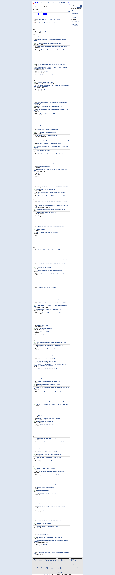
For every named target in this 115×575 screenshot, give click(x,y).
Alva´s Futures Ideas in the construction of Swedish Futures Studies (46, 493)
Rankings (58, 2)
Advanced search (79, 7)
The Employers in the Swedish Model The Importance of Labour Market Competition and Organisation (51, 401)
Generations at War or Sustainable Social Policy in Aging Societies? (46, 361)
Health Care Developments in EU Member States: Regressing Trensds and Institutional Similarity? (51, 113)
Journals (73, 11)
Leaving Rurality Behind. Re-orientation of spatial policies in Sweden (47, 438)
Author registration (75, 24)
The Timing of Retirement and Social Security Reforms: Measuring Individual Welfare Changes (50, 484)
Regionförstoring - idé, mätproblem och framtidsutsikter (45, 267)
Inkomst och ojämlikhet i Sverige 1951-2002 (43, 331)
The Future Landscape (40, 235)
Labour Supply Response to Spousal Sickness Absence (44, 284)
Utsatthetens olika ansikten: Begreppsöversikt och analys (45, 82)
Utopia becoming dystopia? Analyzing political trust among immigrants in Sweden (49, 43)
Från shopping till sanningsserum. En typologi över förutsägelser (46, 189)
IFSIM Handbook (39, 176)
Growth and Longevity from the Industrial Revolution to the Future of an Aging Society (49, 312)
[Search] (81, 6)
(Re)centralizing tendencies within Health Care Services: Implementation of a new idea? (49, 106)
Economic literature (43, 2)
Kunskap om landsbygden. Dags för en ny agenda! (44, 245)
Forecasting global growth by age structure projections (45, 421)
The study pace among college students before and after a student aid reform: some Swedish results (51, 61)
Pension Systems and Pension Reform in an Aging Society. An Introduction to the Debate (49, 270)
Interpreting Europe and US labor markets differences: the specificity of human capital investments (51, 471)
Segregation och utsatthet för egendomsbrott (43, 325)
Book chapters (74, 16)
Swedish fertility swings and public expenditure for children (45, 74)
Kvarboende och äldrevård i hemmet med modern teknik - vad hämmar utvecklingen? (49, 457)
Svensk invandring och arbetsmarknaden (43, 490)
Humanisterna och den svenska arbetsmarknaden (44, 71)
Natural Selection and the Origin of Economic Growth (44, 534)
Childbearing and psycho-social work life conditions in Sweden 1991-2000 (47, 368)
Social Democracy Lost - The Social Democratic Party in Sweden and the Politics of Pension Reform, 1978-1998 (53, 404)
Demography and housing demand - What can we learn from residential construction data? (50, 345)
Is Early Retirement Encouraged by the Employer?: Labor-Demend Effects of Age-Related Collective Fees (52, 64)
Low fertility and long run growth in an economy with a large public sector (47, 215)
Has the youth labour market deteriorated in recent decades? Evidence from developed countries (51, 273)
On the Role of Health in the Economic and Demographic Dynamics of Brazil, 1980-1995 (49, 537)
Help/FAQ (62, 2)
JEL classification (74, 17)
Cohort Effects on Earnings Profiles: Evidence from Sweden (45, 460)
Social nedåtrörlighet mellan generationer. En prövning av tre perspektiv (47, 232)
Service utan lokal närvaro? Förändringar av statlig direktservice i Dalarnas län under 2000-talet (51, 153)
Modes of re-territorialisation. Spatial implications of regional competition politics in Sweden (50, 424)
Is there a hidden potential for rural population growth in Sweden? (46, 132)
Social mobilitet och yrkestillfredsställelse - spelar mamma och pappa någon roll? (49, 143)
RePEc (48, 574)
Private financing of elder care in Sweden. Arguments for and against (47, 135)
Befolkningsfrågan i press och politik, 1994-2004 (44, 378)
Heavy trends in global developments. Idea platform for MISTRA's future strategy (48, 547)
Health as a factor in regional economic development (44, 328)
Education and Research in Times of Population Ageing (44, 523)
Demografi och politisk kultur (41, 510)
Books (73, 14)
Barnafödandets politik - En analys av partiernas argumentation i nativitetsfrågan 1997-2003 (50, 441)
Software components (75, 13)
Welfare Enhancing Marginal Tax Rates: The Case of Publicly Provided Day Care (48, 418)
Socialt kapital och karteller (41, 173)
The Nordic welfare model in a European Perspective (44, 89)
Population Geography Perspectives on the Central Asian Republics (46, 358)
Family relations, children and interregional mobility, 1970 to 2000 (46, 371)
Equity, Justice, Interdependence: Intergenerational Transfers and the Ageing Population (49, 391)
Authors (49, 2)
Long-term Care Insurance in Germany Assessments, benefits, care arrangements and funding (50, 31)
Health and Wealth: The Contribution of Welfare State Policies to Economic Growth (49, 520)
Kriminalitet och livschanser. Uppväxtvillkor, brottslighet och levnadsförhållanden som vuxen (50, 99)
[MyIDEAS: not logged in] (69, 4)
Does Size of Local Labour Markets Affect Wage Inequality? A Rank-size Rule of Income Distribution (51, 302)
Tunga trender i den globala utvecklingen (43, 544)
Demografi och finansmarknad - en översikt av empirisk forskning (46, 487)
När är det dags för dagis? (40, 334)
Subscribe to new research (76, 21)
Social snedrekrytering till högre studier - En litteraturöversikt (46, 468)
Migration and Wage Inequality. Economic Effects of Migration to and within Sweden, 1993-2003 (51, 209)
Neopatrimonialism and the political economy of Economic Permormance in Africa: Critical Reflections (51, 27)
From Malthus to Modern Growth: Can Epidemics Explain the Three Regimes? (48, 526)
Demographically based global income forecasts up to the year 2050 (46, 415)
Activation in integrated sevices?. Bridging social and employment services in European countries (51, 163)
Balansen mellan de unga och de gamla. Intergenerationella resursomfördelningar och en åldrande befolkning (53, 140)
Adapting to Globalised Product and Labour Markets (44, 291)
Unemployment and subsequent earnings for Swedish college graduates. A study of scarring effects (51, 192)
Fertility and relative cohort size (41, 252)
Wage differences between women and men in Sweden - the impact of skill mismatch (49, 309)
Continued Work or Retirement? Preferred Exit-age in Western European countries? (49, 381)
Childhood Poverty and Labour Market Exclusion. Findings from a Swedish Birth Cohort (49, 249)
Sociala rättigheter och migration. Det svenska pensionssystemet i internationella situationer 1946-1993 (52, 46)
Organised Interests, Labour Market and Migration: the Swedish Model (47, 427)
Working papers (74, 10)
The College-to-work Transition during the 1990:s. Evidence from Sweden (47, 129)
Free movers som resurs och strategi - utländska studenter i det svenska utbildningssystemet (50, 454)
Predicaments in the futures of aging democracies (44, 276)
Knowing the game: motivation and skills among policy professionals (46, 22)
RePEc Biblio (74, 22)
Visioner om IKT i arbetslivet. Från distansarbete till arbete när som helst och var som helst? (50, 49)
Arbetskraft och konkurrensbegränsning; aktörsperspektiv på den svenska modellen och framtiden (51, 506)
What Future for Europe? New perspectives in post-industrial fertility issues (47, 451)
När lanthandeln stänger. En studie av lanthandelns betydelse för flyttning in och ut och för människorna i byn (52, 186)
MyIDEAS (71, 2)
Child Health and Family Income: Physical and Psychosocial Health (46, 287)
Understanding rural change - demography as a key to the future (46, 322)
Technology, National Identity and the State (43, 229)
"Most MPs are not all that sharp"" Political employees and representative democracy (49, 19)
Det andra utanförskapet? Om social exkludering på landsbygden (46, 212)
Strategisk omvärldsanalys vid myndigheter (43, 166)
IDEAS (44, 574)
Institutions (53, 2)
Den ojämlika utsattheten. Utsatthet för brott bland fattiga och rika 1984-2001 (48, 384)
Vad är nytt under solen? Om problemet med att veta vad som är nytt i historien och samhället (50, 496)
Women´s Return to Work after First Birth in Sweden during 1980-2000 (47, 348)
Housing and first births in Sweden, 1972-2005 (43, 150)
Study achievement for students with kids (43, 36)
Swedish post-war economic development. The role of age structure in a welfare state (49, 474)
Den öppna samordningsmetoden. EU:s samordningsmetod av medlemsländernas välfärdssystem (50, 226)
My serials (66, 4)
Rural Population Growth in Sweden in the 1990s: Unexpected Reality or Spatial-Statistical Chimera (51, 342)
